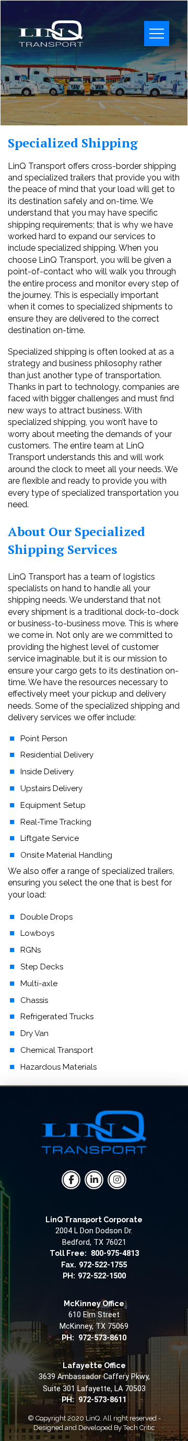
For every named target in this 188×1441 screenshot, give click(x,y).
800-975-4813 (115, 1253)
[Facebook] (71, 1179)
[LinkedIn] (94, 1179)
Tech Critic (139, 1428)
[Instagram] (117, 1179)
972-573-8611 (102, 1399)
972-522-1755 (103, 1265)
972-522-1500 (102, 1276)
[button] (156, 33)
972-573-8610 (102, 1337)
